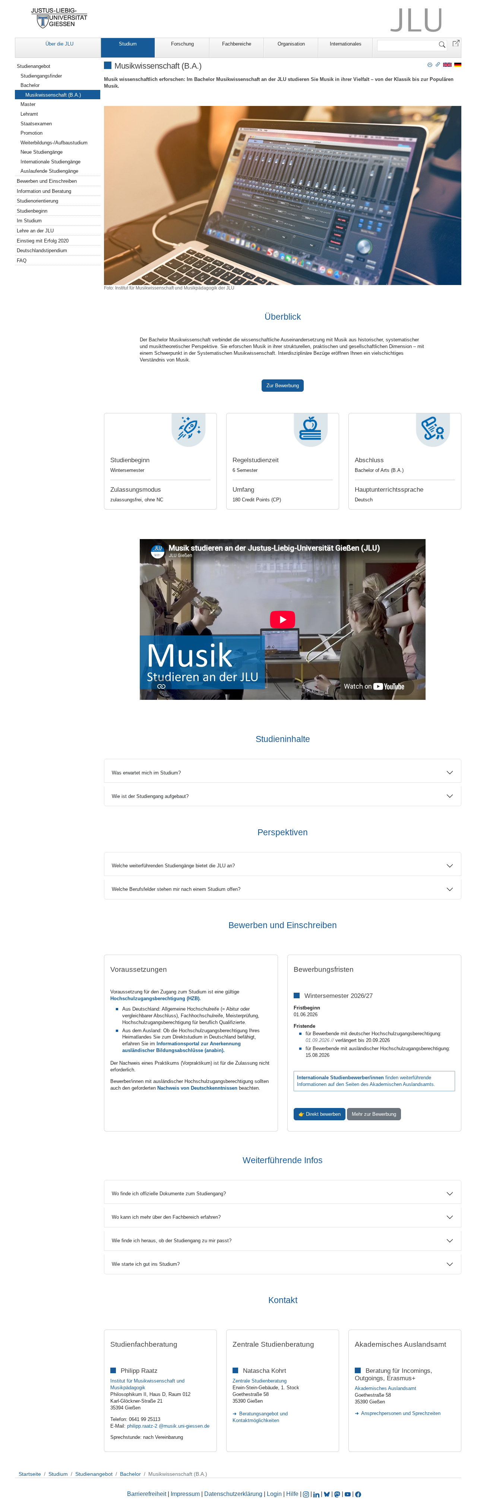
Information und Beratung (44, 191)
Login (275, 1494)
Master (27, 104)
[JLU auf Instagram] (306, 1494)
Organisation (291, 44)
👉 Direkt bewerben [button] (319, 1114)
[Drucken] (429, 64)
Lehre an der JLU (35, 231)
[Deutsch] (457, 64)
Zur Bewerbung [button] (282, 385)
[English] (447, 64)
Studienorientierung (37, 201)
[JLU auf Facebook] (358, 1494)
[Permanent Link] (438, 64)
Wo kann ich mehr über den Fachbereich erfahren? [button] (166, 1217)
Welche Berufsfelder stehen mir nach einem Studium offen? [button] (176, 889)
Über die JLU (59, 44)
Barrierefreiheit (146, 1494)
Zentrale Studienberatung (260, 1381)
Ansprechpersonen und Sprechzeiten (400, 1413)
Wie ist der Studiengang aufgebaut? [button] (150, 796)
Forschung (182, 44)
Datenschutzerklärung (233, 1494)
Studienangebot (33, 66)
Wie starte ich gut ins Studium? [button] (146, 1264)
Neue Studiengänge (41, 152)
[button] (456, 43)
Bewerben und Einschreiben (47, 181)
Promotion (31, 133)
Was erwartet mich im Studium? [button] (146, 773)
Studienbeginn (32, 211)
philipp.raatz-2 (143, 1426)
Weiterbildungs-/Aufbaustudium (54, 142)
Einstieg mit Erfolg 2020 (43, 241)
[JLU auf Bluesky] (327, 1494)
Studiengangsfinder (41, 76)
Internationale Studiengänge (50, 162)
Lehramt (29, 114)
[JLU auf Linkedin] (317, 1494)
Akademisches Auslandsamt (385, 1388)
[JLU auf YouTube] (348, 1494)
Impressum (185, 1494)
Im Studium (29, 220)
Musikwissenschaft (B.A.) (53, 95)
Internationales (345, 44)
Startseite (30, 1474)
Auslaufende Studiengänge (49, 171)
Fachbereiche (236, 44)
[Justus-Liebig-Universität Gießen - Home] (59, 18)
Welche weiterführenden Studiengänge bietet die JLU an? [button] (173, 865)
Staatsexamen (36, 123)
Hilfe (292, 1494)
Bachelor (30, 85)
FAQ (21, 260)
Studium (128, 44)
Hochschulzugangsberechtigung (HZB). (155, 998)
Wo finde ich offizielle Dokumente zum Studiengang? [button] (169, 1193)
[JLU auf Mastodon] (338, 1494)
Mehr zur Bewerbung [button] (374, 1114)
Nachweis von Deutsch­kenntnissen (198, 1088)
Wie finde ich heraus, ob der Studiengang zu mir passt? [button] (171, 1240)
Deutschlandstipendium (42, 250)
